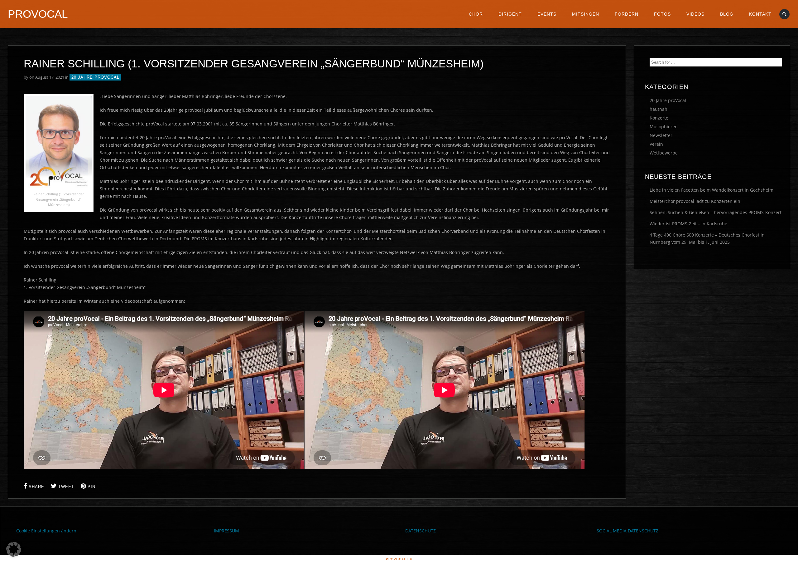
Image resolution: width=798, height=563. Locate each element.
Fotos (662, 14)
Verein (656, 144)
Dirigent (510, 14)
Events (546, 14)
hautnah (658, 109)
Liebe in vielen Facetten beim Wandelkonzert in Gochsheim (711, 190)
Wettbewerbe (664, 153)
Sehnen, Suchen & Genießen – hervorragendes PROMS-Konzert (715, 212)
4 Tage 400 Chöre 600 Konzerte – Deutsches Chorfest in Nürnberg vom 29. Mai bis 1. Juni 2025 (707, 238)
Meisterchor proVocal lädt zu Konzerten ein (695, 201)
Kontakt (760, 14)
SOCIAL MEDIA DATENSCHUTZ (627, 531)
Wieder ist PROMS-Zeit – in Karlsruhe (688, 224)
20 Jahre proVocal (95, 77)
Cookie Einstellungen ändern (46, 531)
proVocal (38, 14)
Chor (476, 14)
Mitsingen (585, 14)
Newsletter (661, 135)
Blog (726, 14)
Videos (695, 14)
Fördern (626, 14)
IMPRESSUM (226, 531)
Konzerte (659, 118)
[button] (13, 549)
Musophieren (664, 127)
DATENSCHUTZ (420, 531)
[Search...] (784, 14)
